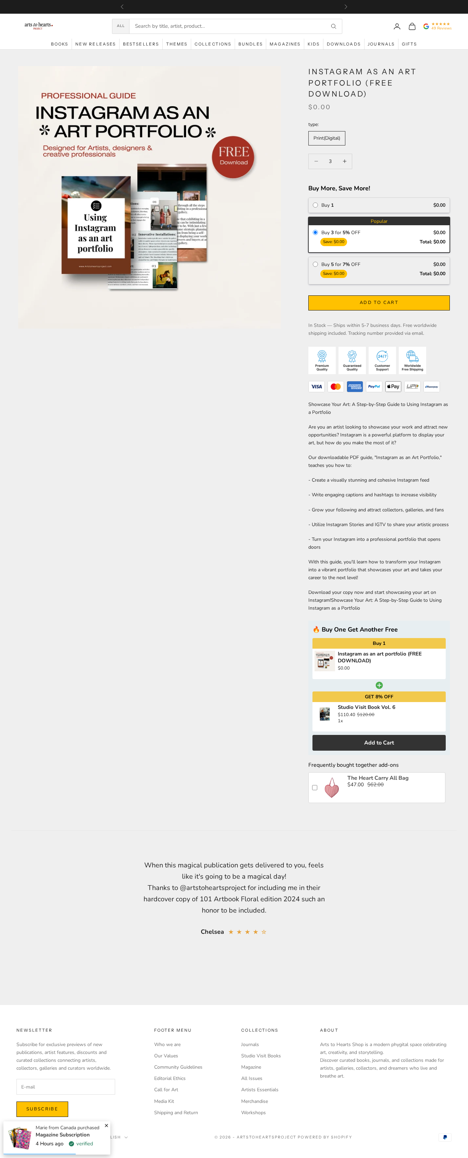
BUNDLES (250, 44)
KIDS (314, 44)
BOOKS (60, 44)
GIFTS (409, 44)
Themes (177, 44)
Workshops (253, 1112)
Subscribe (42, 1109)
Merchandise (254, 1101)
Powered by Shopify (325, 1137)
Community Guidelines (178, 1067)
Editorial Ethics (170, 1078)
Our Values (166, 1056)
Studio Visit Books (261, 1056)
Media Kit (164, 1101)
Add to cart (379, 303)
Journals (250, 1044)
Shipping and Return (176, 1112)
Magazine (251, 1067)
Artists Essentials (260, 1089)
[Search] (333, 26)
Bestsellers (141, 44)
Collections (213, 44)
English (110, 1137)
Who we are (167, 1044)
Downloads (344, 44)
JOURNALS (381, 44)
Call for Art (166, 1089)
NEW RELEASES (95, 44)
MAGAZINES (285, 44)
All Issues (251, 1078)
